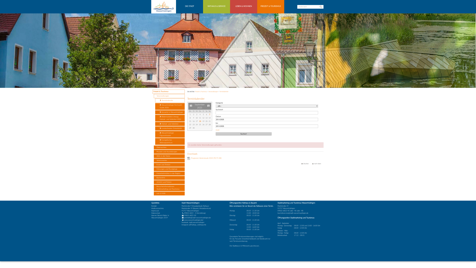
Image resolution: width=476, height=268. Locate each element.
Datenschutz (155, 213)
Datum (218, 116)
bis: (217, 123)
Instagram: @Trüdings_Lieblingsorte (194, 225)
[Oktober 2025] (208, 106)
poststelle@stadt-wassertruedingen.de (197, 217)
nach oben (317, 163)
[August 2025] (191, 106)
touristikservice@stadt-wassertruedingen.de (293, 213)
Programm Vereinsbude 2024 (206, 158)
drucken (306, 163)
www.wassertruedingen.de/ (194, 220)
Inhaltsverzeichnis (157, 208)
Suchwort (219, 110)
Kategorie (219, 103)
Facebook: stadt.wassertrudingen (193, 222)
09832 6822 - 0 (190, 213)
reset (217, 130)
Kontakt (154, 206)
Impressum (155, 211)
